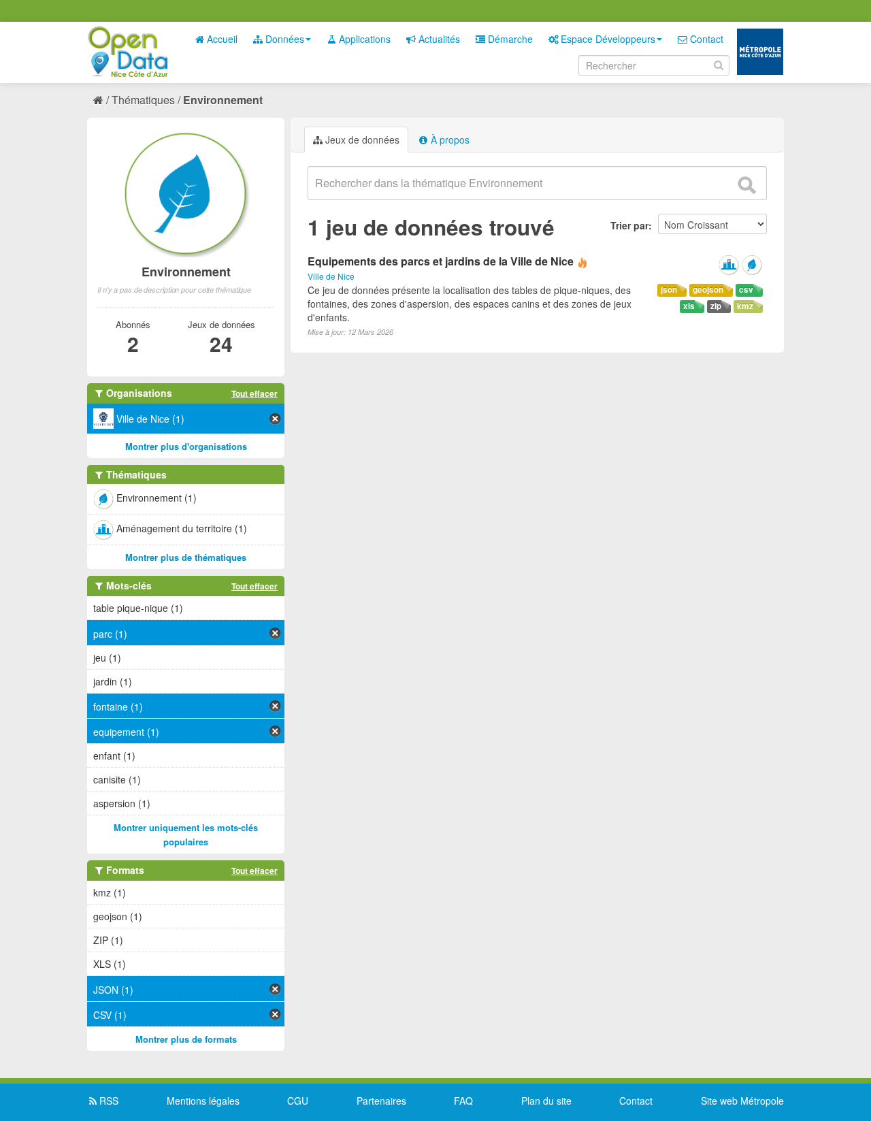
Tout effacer (254, 393)
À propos (449, 139)
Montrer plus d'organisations (186, 446)
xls (689, 306)
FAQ (463, 1100)
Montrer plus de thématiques (185, 557)
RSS (107, 1100)
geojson (708, 289)
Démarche (509, 39)
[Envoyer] (746, 185)
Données (283, 39)
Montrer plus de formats (186, 1039)
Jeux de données (361, 139)
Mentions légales (203, 1100)
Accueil (220, 39)
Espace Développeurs (606, 39)
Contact (705, 39)
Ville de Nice (331, 276)
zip (715, 306)
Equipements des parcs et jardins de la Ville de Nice (441, 261)
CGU (297, 1100)
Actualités (438, 39)
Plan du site (546, 1100)
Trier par (629, 225)
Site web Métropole (742, 1100)
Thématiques (143, 100)
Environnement (223, 100)
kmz (745, 306)
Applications (363, 39)
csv (746, 289)
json (669, 289)
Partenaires (381, 1100)
